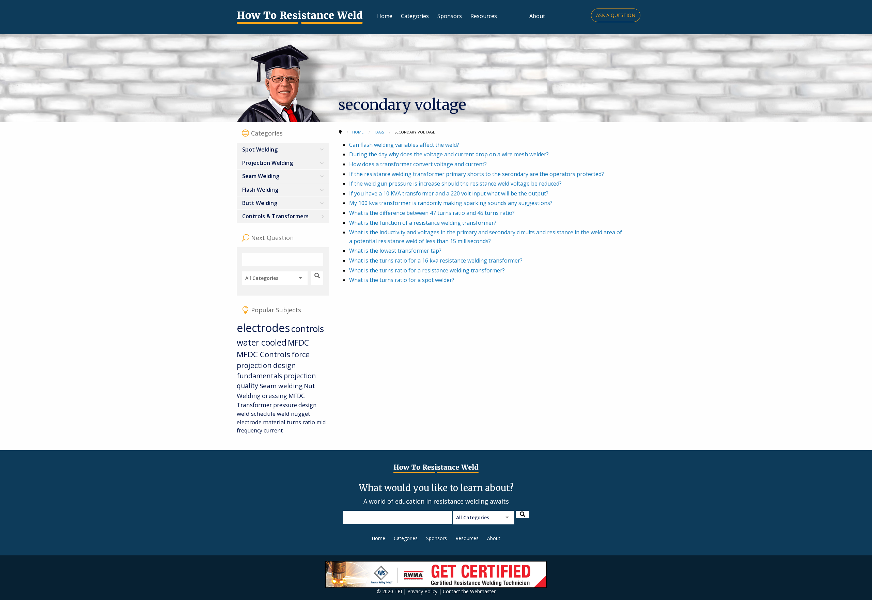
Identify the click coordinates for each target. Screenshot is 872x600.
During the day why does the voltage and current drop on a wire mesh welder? (449, 154)
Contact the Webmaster (469, 591)
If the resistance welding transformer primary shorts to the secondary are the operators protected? (476, 174)
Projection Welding (267, 163)
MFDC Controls (263, 354)
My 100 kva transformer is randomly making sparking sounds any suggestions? (450, 203)
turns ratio (301, 422)
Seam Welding (260, 176)
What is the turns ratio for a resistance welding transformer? (427, 270)
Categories (415, 16)
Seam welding (281, 385)
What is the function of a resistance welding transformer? (422, 222)
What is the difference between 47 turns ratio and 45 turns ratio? (432, 213)
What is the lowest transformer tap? (395, 250)
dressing (274, 396)
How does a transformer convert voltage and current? (418, 164)
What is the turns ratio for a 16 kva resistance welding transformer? (436, 260)
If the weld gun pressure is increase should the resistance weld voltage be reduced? (455, 183)
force (301, 354)
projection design (266, 365)
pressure (285, 405)
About (537, 16)
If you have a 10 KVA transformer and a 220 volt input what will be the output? (448, 193)
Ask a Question (615, 15)
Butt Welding (259, 203)
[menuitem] (283, 149)
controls (307, 328)
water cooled (261, 342)
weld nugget (293, 413)
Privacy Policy (422, 591)
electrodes (263, 327)
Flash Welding (260, 189)
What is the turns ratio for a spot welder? (401, 280)
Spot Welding (260, 149)
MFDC (298, 342)
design (307, 405)
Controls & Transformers (275, 216)
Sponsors (449, 16)
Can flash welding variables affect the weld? (404, 144)
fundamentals (259, 375)
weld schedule (256, 413)
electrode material (261, 422)
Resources (483, 16)
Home (384, 16)
